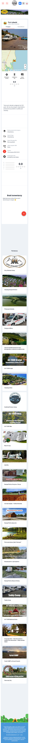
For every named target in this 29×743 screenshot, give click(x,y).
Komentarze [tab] (21, 26)
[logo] (14, 3)
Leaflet (11, 70)
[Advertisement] (14, 94)
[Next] (24, 39)
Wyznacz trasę (6, 78)
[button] (14, 60)
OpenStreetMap (18, 70)
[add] (24, 213)
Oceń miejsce (22, 78)
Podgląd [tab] (8, 26)
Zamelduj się (14, 78)
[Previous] (4, 39)
